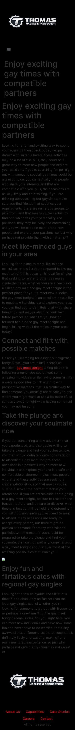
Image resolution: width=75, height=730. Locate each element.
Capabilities (35, 712)
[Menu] (8, 50)
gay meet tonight (30, 368)
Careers (28, 718)
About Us (13, 712)
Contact (46, 718)
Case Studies (59, 712)
